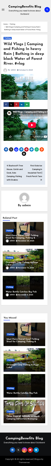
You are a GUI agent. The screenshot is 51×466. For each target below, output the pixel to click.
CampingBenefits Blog (24, 6)
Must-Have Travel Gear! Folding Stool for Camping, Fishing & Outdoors (22, 238)
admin (13, 70)
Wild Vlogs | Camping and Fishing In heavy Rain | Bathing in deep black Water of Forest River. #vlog (24, 54)
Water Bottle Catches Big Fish (21, 292)
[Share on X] (11, 104)
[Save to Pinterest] (16, 104)
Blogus (38, 459)
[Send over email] (27, 104)
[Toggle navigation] (3, 9)
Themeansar (24, 462)
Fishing (8, 38)
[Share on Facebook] (6, 104)
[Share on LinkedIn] (21, 104)
